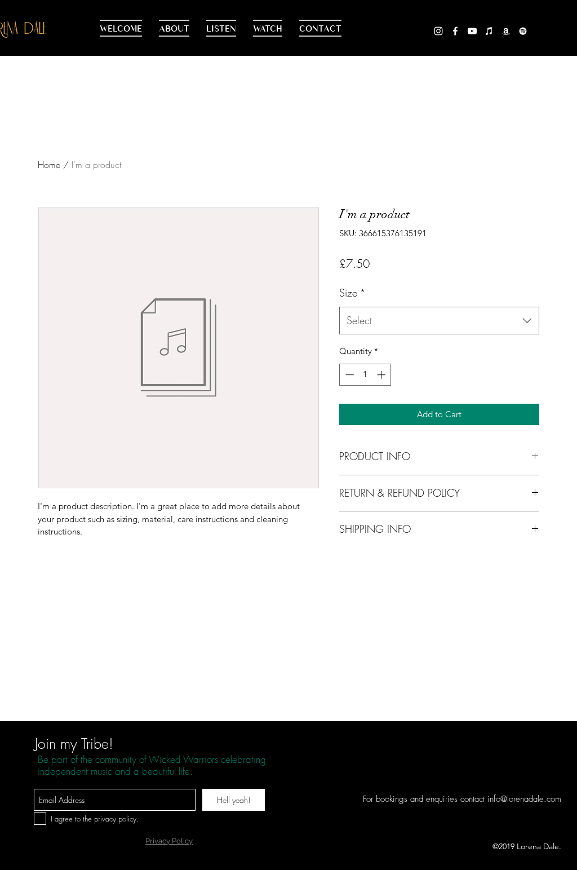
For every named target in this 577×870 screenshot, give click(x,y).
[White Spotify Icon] (523, 31)
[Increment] (382, 374)
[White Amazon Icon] (506, 31)
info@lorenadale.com (524, 799)
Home (49, 164)
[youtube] (472, 31)
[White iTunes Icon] (489, 31)
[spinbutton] (365, 374)
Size (352, 292)
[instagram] (438, 31)
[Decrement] (348, 374)
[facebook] (455, 31)
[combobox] (439, 321)
